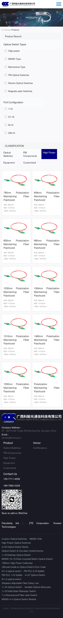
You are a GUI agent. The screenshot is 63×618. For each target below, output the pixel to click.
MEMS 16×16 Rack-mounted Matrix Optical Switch (27, 558)
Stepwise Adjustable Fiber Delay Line (20, 583)
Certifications (40, 447)
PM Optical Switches (18, 74)
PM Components (12, 452)
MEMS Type (14, 58)
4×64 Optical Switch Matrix (15, 546)
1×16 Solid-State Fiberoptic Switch (19, 591)
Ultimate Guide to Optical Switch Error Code (24, 566)
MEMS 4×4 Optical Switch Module (19, 599)
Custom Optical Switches (14, 538)
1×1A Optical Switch (12, 586)
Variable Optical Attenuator (37, 586)
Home (6, 29)
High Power (9, 457)
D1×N (11, 116)
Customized (9, 467)
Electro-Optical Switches (20, 83)
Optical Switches (12, 447)
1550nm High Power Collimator (17, 562)
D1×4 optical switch (11, 571)
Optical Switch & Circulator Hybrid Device (22, 550)
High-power (14, 50)
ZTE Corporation (39, 523)
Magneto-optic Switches (20, 91)
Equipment (9, 462)
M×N (10, 124)
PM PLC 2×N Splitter (34, 571)
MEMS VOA (36, 538)
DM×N (11, 132)
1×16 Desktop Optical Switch (16, 554)
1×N (10, 108)
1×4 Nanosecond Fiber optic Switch (19, 595)
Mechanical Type (16, 66)
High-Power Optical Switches (16, 542)
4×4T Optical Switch (35, 574)
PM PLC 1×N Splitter (12, 574)
